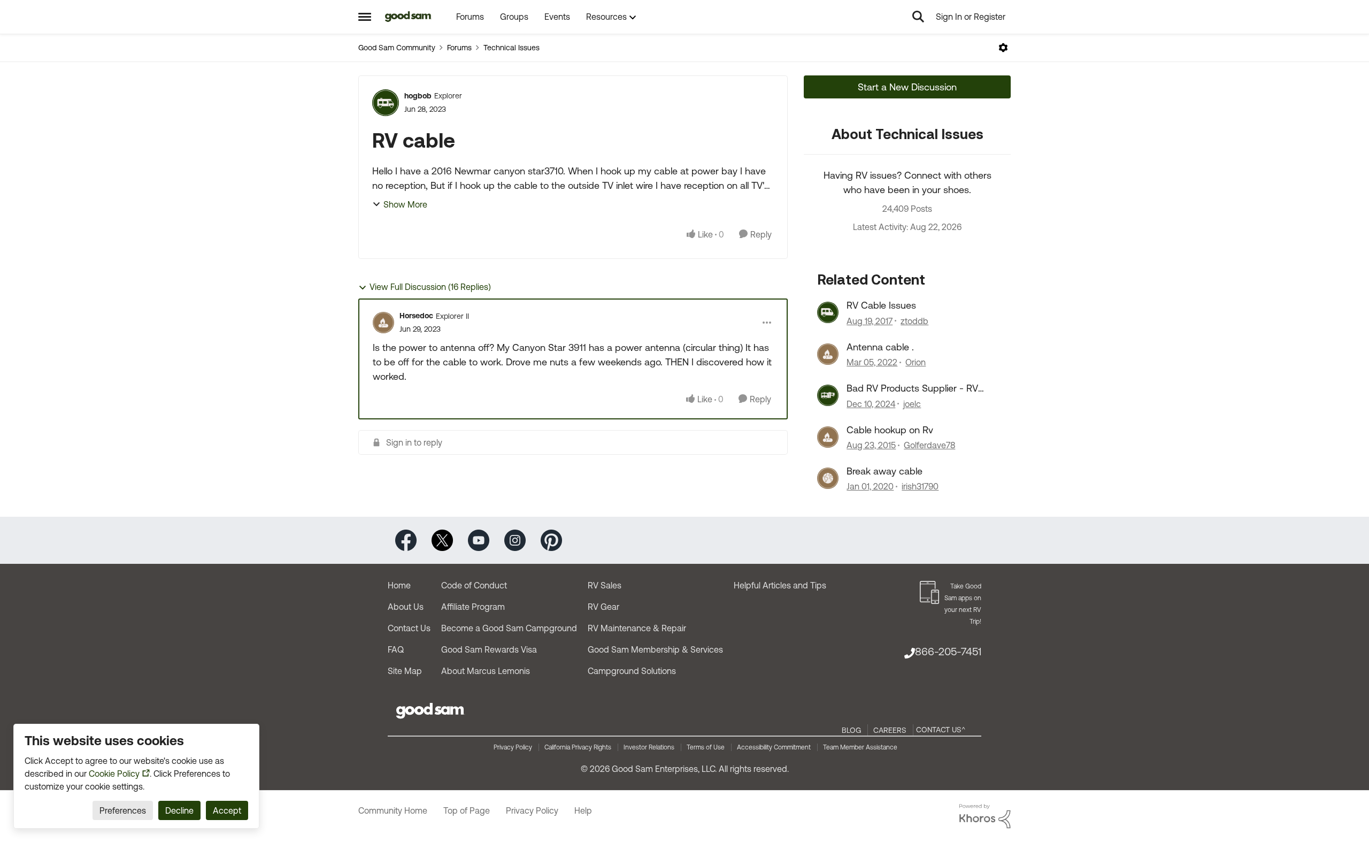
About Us (406, 606)
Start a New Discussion (907, 87)
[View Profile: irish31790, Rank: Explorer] (828, 478)
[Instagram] (515, 539)
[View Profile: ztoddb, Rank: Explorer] (828, 312)
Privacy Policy (513, 747)
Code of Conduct (474, 585)
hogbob (418, 95)
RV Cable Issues (881, 305)
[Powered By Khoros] (985, 816)
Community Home (392, 810)
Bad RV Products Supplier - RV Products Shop (912, 388)
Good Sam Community (396, 47)
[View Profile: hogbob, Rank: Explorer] (385, 102)
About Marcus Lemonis (485, 671)
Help (583, 810)
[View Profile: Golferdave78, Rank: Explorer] (828, 437)
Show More (405, 204)
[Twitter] (442, 539)
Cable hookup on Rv (890, 429)
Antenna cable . (880, 347)
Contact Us (409, 628)
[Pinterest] (551, 539)
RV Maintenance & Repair (637, 628)
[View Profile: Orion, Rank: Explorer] (828, 354)
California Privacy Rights (577, 747)
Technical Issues (511, 47)
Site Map (405, 671)
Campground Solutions (632, 671)
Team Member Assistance (860, 747)
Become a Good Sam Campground (509, 628)
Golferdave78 (929, 445)
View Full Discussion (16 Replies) (430, 287)
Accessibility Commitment (774, 747)
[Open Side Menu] (364, 17)
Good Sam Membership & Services (655, 649)
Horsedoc (416, 315)
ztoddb (914, 321)
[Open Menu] (1003, 47)
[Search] (918, 16)
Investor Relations (649, 747)
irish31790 (920, 486)
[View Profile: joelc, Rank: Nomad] (828, 395)
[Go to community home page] (408, 17)
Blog (851, 730)
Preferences (122, 810)
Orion (915, 362)
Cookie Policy (114, 773)
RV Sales (604, 585)
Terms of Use (706, 747)
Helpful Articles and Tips (780, 585)
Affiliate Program (473, 606)
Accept (227, 810)
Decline (179, 810)
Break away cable (884, 471)
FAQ (396, 649)
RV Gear (603, 606)
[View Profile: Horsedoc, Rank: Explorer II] (383, 322)
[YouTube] (478, 539)
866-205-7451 (948, 651)
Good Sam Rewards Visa (489, 649)
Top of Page (466, 810)
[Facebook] (406, 539)
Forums (459, 47)
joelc (912, 404)
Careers (889, 730)
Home (399, 585)
